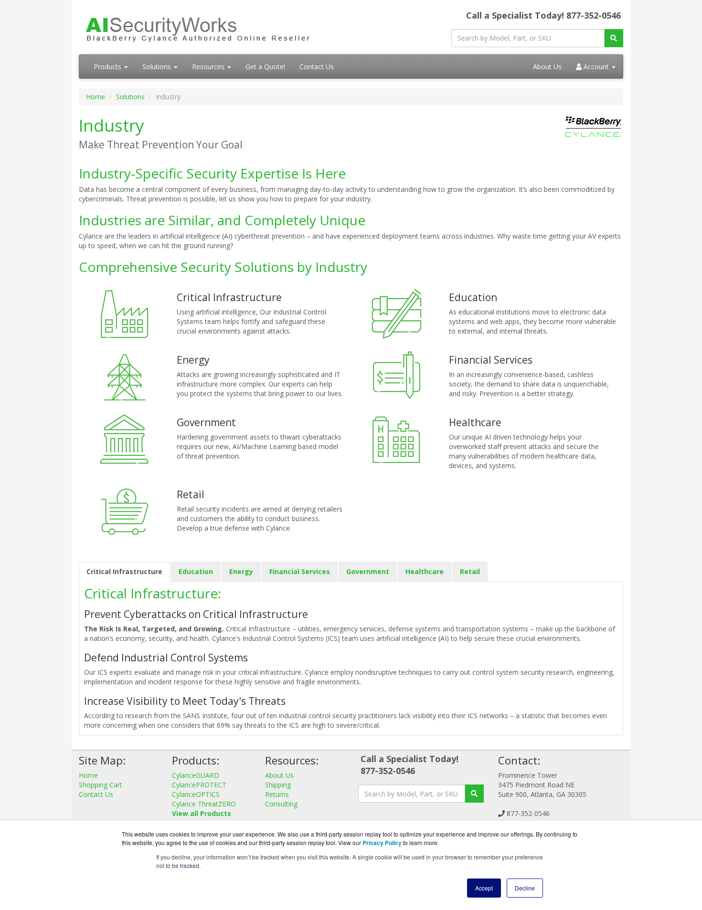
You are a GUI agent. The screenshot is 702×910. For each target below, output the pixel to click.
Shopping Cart (100, 784)
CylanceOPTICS (196, 794)
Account (596, 66)
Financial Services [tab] (299, 571)
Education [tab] (196, 571)
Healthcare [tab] (424, 571)
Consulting (281, 803)
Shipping (278, 784)
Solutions (157, 66)
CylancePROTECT (199, 784)
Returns (277, 794)
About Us (547, 66)
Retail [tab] (470, 571)
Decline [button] (525, 888)
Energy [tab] (241, 571)
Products (108, 66)
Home (95, 96)
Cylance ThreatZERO (204, 803)
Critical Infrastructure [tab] (124, 571)
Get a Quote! (265, 66)
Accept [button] (484, 888)
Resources (209, 66)
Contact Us (316, 66)
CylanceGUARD (195, 775)
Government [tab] (367, 571)
